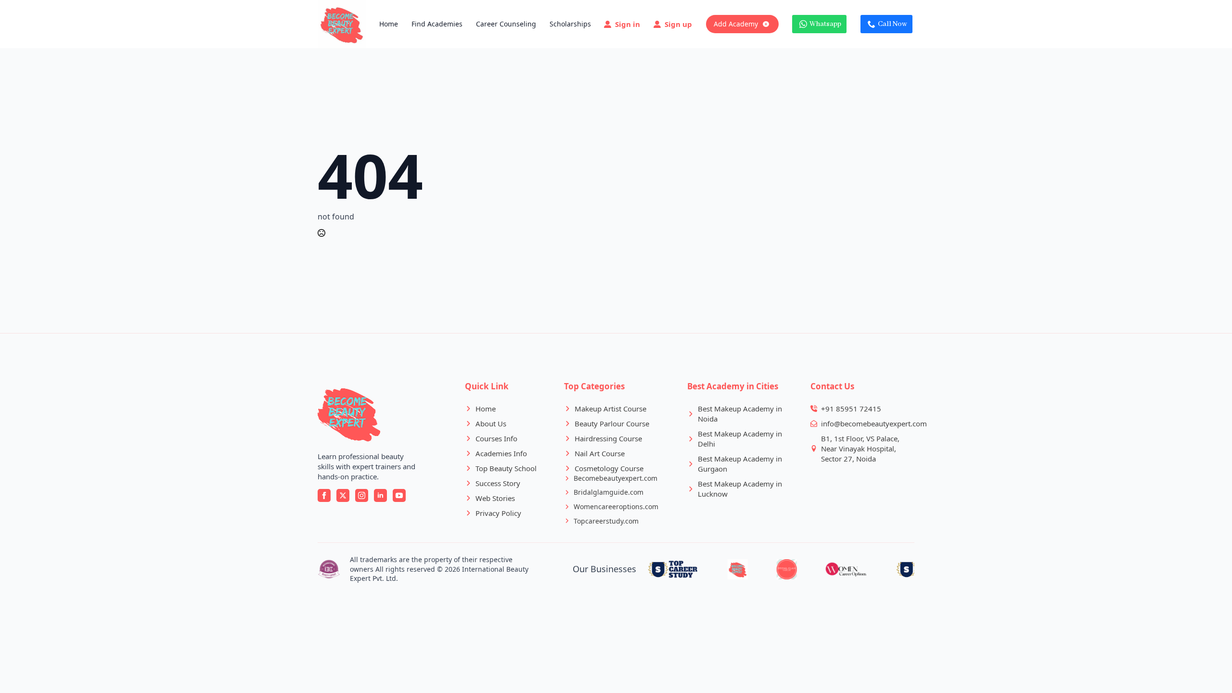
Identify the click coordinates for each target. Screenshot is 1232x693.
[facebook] (324, 495)
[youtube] (399, 495)
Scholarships (570, 23)
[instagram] (361, 495)
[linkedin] (380, 495)
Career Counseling (506, 23)
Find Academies (436, 23)
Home (388, 23)
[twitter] (342, 495)
